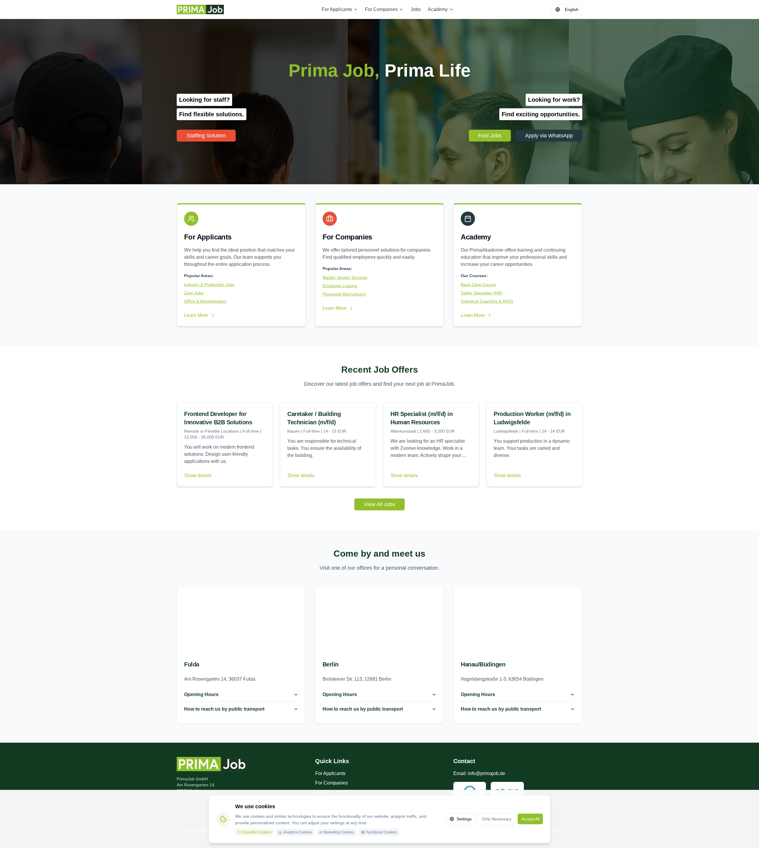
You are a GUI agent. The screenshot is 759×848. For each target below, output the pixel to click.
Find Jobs (489, 136)
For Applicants (337, 9)
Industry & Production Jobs (209, 284)
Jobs (416, 9)
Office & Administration (205, 301)
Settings (464, 819)
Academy (438, 9)
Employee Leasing (340, 285)
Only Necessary (496, 819)
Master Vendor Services (345, 277)
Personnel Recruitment (344, 294)
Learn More (196, 315)
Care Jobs (193, 292)
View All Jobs (379, 504)
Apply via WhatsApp (549, 136)
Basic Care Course (478, 284)
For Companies (381, 9)
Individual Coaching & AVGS (487, 301)
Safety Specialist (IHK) (482, 292)
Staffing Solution (206, 136)
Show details (197, 475)
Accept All (530, 819)
